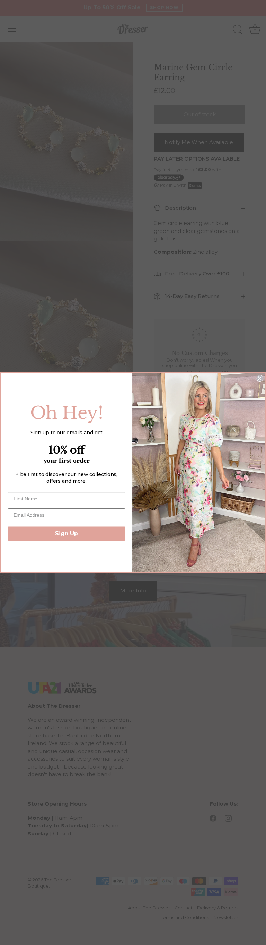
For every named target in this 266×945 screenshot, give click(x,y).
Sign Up (66, 533)
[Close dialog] (259, 378)
